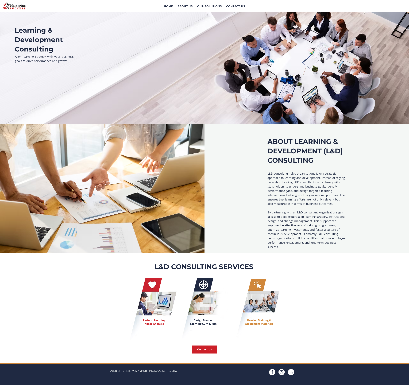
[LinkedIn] (291, 372)
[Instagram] (281, 372)
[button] (209, 6)
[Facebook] (272, 372)
